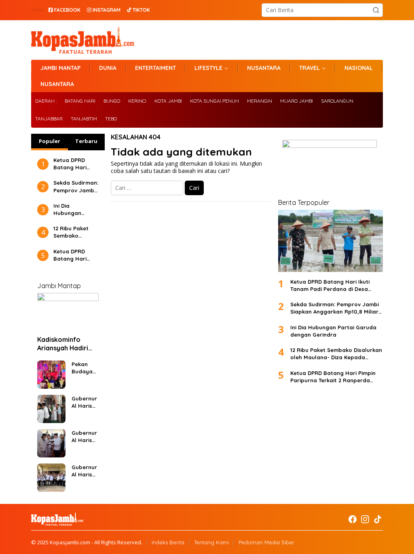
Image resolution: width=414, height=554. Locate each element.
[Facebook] (352, 519)
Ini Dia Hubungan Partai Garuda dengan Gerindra (72, 209)
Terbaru (86, 141)
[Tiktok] (377, 519)
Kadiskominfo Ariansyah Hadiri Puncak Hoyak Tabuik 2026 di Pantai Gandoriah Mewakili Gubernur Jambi (66, 343)
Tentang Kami (211, 542)
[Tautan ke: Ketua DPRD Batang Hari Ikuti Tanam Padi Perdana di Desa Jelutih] (330, 241)
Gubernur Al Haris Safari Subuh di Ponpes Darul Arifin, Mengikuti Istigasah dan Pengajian (85, 402)
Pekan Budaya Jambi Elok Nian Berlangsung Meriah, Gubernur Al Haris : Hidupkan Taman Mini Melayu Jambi (84, 368)
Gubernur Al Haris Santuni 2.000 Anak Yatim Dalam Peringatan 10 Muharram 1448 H (85, 437)
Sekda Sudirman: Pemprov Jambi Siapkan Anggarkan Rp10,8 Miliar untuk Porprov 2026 (75, 186)
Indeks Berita (168, 542)
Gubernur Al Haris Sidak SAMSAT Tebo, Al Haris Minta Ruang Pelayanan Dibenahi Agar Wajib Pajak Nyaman (84, 471)
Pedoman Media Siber (266, 542)
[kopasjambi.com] (82, 39)
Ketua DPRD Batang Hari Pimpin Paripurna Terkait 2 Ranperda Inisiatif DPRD (71, 255)
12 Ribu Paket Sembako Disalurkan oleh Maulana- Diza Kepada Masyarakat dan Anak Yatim (75, 232)
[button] (376, 10)
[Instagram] (365, 519)
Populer (49, 141)
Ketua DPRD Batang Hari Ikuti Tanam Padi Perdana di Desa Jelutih (75, 164)
